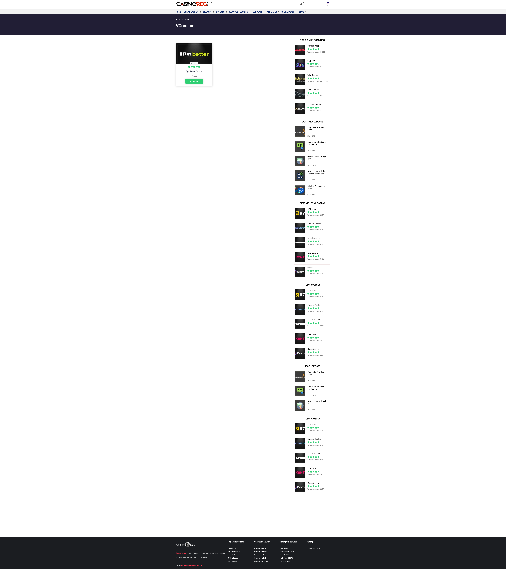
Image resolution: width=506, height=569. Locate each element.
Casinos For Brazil (260, 552)
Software (257, 12)
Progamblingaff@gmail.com (191, 565)
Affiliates (272, 12)
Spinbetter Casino (194, 71)
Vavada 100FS (285, 561)
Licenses (207, 12)
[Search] (301, 4)
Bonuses (220, 12)
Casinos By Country (238, 12)
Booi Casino (232, 561)
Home (178, 12)
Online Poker (287, 12)
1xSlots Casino (233, 548)
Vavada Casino (233, 555)
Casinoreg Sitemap (313, 548)
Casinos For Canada (261, 548)
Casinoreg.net (181, 553)
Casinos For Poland (261, 558)
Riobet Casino (233, 558)
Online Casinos (191, 12)
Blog (301, 12)
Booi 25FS (284, 548)
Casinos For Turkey (261, 561)
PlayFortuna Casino (235, 552)
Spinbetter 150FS (286, 558)
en (328, 5)
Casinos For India (260, 555)
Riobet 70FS (284, 555)
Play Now (194, 81)
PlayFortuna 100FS (287, 552)
